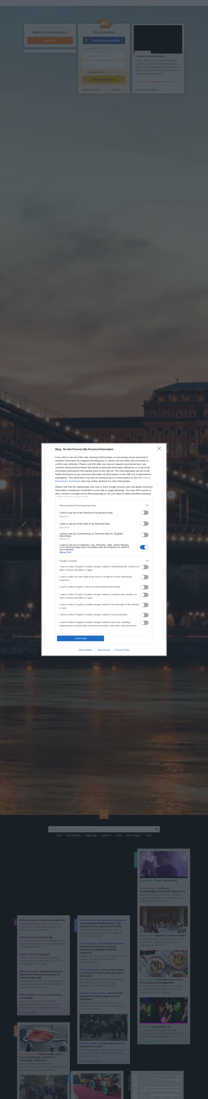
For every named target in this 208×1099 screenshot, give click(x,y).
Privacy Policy (122, 649)
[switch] (144, 512)
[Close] (160, 449)
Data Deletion (86, 649)
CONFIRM (81, 638)
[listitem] (104, 505)
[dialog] (104, 549)
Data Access (104, 649)
